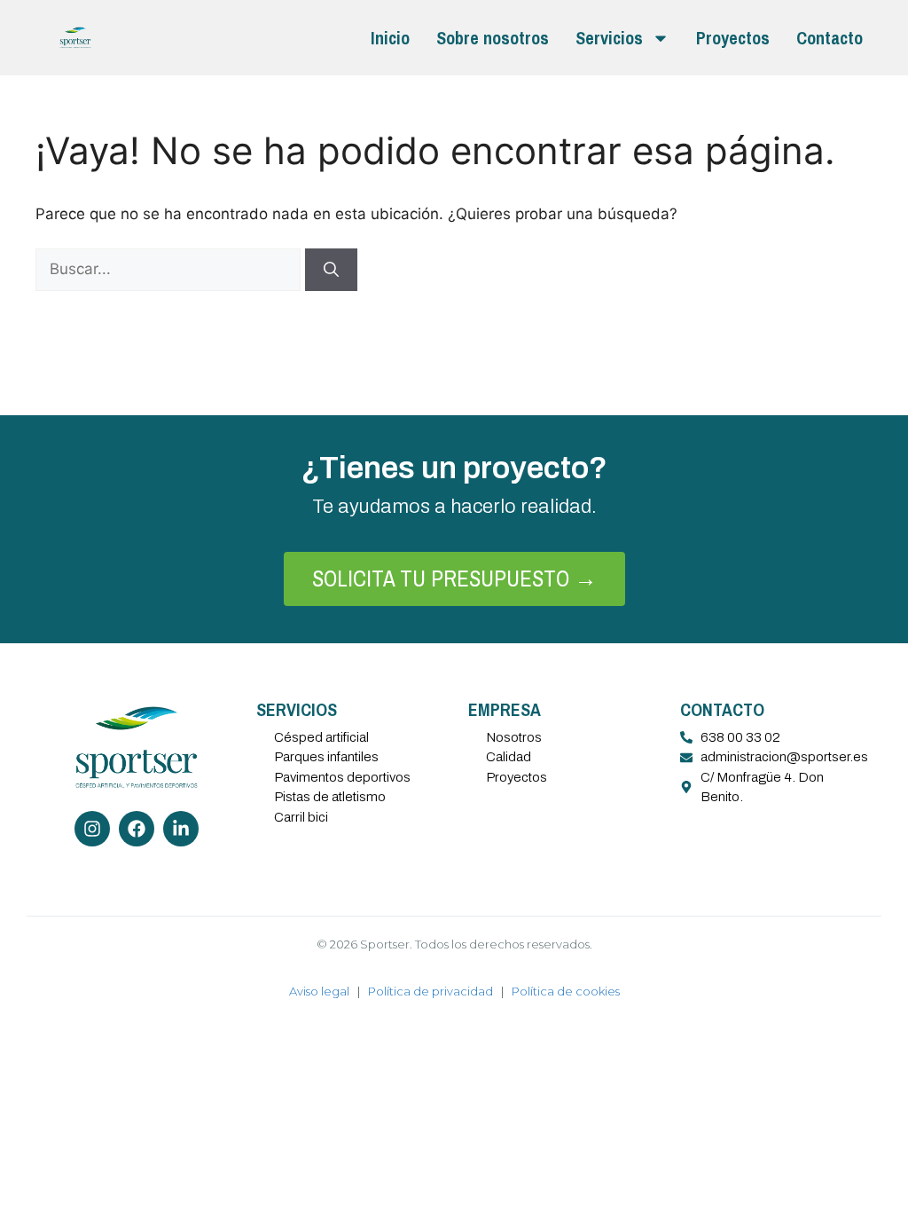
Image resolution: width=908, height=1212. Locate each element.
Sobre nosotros (492, 38)
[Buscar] (331, 269)
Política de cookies (566, 991)
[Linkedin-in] (181, 828)
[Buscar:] (170, 269)
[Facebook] (136, 828)
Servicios (609, 38)
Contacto (829, 38)
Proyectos (733, 38)
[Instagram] (92, 828)
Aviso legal (319, 991)
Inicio (390, 38)
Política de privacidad (430, 991)
